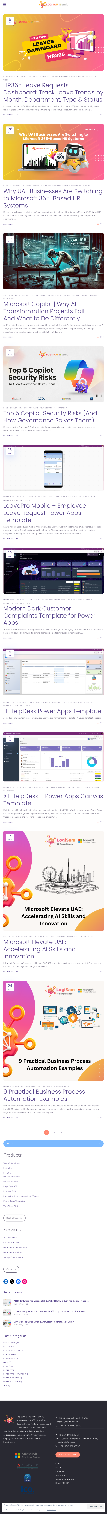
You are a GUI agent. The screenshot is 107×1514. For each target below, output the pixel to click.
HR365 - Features (11, 1176)
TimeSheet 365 (10, 1206)
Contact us (11, 1269)
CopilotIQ (8, 1354)
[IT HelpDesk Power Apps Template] (53, 671)
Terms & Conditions (64, 1479)
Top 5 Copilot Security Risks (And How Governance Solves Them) (50, 416)
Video (5, 80)
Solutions (60, 1471)
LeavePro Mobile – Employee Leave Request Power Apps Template (44, 513)
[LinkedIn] (5, 1281)
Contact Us (61, 1475)
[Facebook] (18, 1281)
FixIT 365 (33, 599)
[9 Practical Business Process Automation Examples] (53, 1031)
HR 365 (7, 1172)
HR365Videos (9, 76)
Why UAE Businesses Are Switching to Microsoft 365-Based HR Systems (53, 198)
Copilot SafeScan (11, 1350)
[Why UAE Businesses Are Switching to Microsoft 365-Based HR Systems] (53, 152)
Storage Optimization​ (13, 1257)
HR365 (35, 76)
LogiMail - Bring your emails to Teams (21, 1196)
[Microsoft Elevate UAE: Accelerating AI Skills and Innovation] (53, 881)
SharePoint (91, 76)
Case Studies (9, 1343)
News (5, 186)
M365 (5, 1362)
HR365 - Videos (11, 1181)
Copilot (23, 76)
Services (59, 1467)
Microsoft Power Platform (15, 1247)
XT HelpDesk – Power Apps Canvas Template (53, 799)
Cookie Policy (51, 1510)
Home (58, 1463)
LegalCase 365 (10, 1186)
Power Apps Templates (13, 497)
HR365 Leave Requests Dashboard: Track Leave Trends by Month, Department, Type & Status (53, 92)
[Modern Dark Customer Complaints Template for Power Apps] (53, 571)
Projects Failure (89, 295)
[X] (12, 1281)
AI (18, 76)
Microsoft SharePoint (13, 1252)
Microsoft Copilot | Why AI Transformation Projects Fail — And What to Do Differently (47, 311)
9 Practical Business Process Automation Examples (44, 1095)
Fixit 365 (7, 1167)
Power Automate (60, 76)
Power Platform (77, 76)
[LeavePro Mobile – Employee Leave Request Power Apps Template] (53, 468)
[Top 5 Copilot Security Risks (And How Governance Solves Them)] (53, 374)
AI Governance (10, 1237)
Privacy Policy (62, 1483)
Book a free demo (14, 1218)
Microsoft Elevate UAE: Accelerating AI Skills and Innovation (39, 949)
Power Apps (45, 76)
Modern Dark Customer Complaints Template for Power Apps (49, 615)
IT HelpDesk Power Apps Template (52, 711)
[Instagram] (24, 1281)
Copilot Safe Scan (11, 1163)
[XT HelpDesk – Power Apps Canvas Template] (53, 756)
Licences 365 (9, 1191)
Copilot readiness (11, 1242)
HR (30, 76)
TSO (5, 1386)
